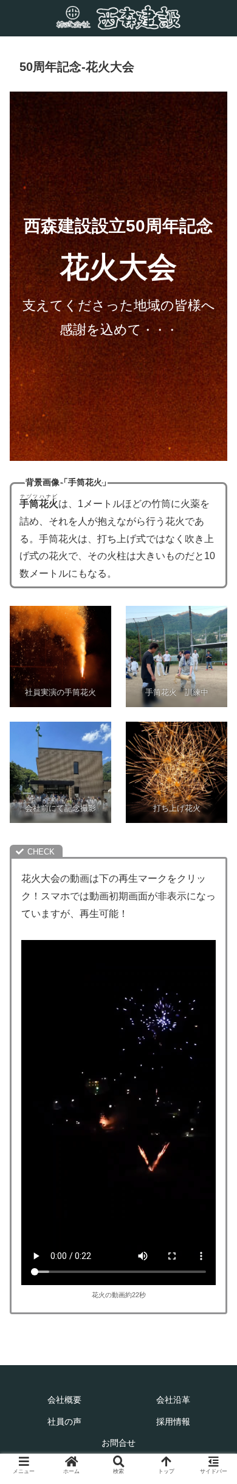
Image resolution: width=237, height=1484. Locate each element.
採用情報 (173, 1421)
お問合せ (118, 1443)
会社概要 (64, 1400)
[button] (213, 1158)
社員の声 (64, 1421)
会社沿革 (173, 1400)
